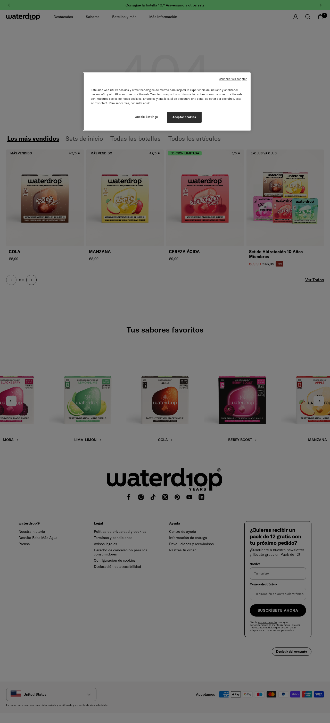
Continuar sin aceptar (233, 79)
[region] (167, 101)
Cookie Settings (146, 117)
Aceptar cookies (184, 117)
